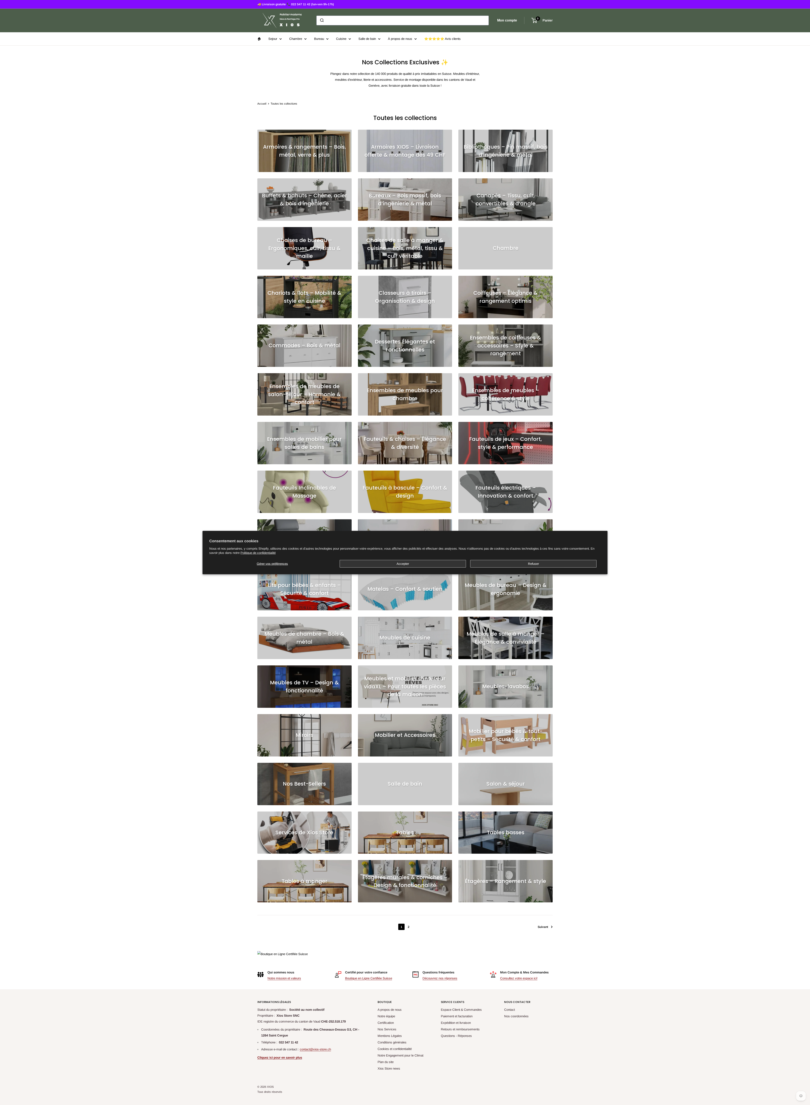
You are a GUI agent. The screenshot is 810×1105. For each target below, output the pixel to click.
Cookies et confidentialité (395, 1049)
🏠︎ (259, 38)
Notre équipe (386, 1016)
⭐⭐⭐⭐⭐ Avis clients (442, 38)
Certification (386, 1022)
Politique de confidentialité (258, 552)
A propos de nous (390, 1009)
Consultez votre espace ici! (518, 978)
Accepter (403, 563)
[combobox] (402, 20)
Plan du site (386, 1062)
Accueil (261, 103)
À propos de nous (400, 38)
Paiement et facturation (456, 1016)
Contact (509, 1009)
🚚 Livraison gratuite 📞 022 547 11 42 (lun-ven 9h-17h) (295, 4)
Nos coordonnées (516, 1016)
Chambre (295, 38)
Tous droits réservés (269, 1091)
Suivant (543, 927)
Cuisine (341, 38)
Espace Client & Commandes (461, 1009)
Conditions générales (392, 1042)
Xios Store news (389, 1068)
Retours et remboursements (460, 1029)
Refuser (533, 563)
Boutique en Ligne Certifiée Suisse (368, 978)
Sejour (272, 38)
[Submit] (322, 20)
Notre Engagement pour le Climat (400, 1055)
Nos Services (387, 1029)
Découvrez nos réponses (440, 978)
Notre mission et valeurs (284, 978)
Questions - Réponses (456, 1036)
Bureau (319, 38)
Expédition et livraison (456, 1022)
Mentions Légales (390, 1036)
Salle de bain (367, 38)
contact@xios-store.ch (315, 1049)
